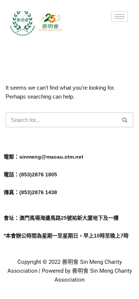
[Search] (125, 119)
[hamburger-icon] (119, 16)
